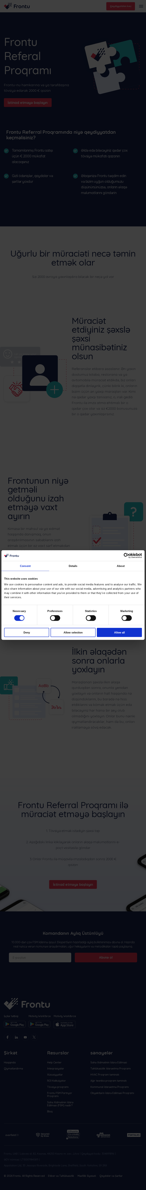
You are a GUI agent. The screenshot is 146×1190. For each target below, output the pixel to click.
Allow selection (73, 632)
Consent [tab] (25, 565)
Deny (27, 632)
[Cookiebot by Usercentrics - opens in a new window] (126, 555)
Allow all (119, 632)
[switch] (55, 618)
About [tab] (121, 565)
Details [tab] (73, 565)
